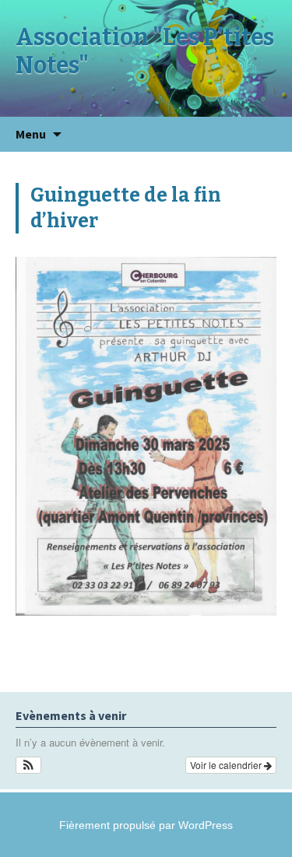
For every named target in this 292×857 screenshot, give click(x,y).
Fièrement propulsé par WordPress (146, 825)
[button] (28, 765)
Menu (31, 134)
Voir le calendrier (227, 764)
